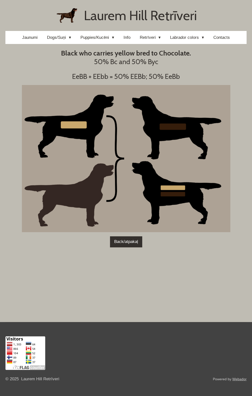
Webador (239, 379)
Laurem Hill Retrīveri (140, 15)
